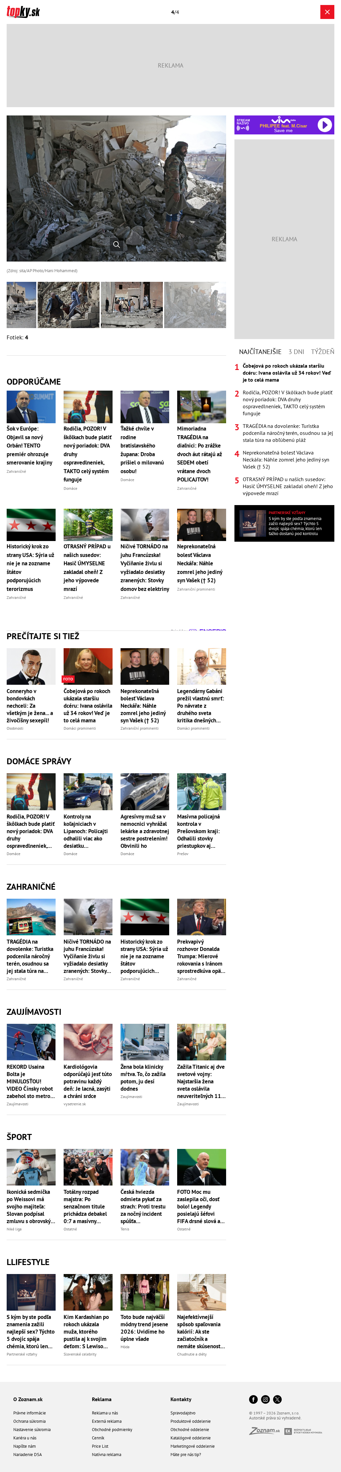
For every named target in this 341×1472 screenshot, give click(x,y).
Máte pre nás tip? (185, 1454)
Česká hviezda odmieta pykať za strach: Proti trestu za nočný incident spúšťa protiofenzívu (143, 1206)
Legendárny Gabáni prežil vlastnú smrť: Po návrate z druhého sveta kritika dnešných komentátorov (200, 705)
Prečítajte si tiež (43, 636)
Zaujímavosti (34, 1011)
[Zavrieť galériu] (327, 12)
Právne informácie (29, 1413)
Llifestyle (28, 1261)
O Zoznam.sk (28, 1399)
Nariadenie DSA (27, 1454)
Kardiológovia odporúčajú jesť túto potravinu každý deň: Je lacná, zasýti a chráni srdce (88, 1081)
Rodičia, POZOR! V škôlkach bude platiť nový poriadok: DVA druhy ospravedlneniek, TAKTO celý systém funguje (31, 831)
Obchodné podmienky (112, 1429)
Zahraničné (31, 886)
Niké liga (14, 1228)
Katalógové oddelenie (190, 1438)
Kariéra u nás (24, 1438)
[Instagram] (265, 1399)
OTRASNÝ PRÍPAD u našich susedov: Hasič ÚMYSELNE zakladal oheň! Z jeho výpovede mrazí (288, 486)
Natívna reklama (106, 1454)
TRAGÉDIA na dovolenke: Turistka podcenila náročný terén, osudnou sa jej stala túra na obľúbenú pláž (30, 956)
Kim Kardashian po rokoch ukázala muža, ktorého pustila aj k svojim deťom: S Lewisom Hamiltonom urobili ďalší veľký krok (87, 1331)
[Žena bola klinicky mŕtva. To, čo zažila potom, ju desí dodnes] (145, 1042)
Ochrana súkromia (29, 1421)
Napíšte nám (24, 1446)
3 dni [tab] (296, 351)
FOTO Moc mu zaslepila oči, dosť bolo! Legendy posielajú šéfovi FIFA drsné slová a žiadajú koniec (198, 1206)
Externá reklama (107, 1421)
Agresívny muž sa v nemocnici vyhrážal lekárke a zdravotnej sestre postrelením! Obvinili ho (145, 831)
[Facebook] (253, 1399)
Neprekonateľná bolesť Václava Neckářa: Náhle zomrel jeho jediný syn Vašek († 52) (143, 705)
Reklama (102, 1399)
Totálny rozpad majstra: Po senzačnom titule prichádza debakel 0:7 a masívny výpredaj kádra (85, 1206)
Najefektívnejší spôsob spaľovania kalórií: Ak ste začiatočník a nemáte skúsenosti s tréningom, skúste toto (201, 1331)
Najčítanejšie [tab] (260, 351)
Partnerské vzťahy (22, 1354)
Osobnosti (15, 728)
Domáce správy (39, 761)
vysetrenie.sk (75, 1103)
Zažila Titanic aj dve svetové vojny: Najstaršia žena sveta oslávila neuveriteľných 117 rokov (201, 1081)
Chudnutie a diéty (192, 1354)
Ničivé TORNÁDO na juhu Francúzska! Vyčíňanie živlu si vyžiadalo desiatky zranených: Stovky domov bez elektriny (88, 956)
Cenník (98, 1438)
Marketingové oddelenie (192, 1446)
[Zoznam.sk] (266, 1433)
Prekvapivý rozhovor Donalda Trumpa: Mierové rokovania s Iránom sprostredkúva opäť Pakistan (200, 956)
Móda (125, 1346)
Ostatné (70, 1228)
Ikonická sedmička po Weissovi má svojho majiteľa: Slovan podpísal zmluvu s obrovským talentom (31, 1206)
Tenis (125, 1228)
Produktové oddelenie (190, 1421)
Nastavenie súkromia (32, 1429)
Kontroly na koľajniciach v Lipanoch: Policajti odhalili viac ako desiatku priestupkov (86, 831)
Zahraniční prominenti (140, 728)
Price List (100, 1446)
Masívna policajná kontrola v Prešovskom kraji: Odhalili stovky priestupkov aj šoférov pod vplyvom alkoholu (198, 831)
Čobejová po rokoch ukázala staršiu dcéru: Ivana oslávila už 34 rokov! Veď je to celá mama (88, 705)
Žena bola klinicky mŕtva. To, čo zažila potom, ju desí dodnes (143, 1077)
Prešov (182, 853)
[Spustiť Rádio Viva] (283, 119)
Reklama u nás (105, 1413)
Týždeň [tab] (322, 351)
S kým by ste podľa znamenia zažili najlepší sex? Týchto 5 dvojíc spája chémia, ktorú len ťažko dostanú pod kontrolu (31, 1331)
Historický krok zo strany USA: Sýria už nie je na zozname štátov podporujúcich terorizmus (144, 956)
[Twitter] (277, 1399)
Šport (19, 1136)
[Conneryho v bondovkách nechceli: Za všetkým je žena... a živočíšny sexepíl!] (31, 666)
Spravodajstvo (182, 1413)
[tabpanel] (284, 429)
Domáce (13, 853)
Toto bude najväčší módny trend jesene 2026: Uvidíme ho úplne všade (144, 1328)
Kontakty (180, 1399)
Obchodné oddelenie (189, 1429)
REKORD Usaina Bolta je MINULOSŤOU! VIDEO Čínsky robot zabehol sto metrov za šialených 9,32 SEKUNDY (30, 1081)
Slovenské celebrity (80, 1354)
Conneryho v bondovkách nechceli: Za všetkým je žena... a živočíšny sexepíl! (30, 705)
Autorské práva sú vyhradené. (275, 1418)
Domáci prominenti (80, 728)
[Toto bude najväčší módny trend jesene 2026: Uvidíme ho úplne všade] (145, 1292)
